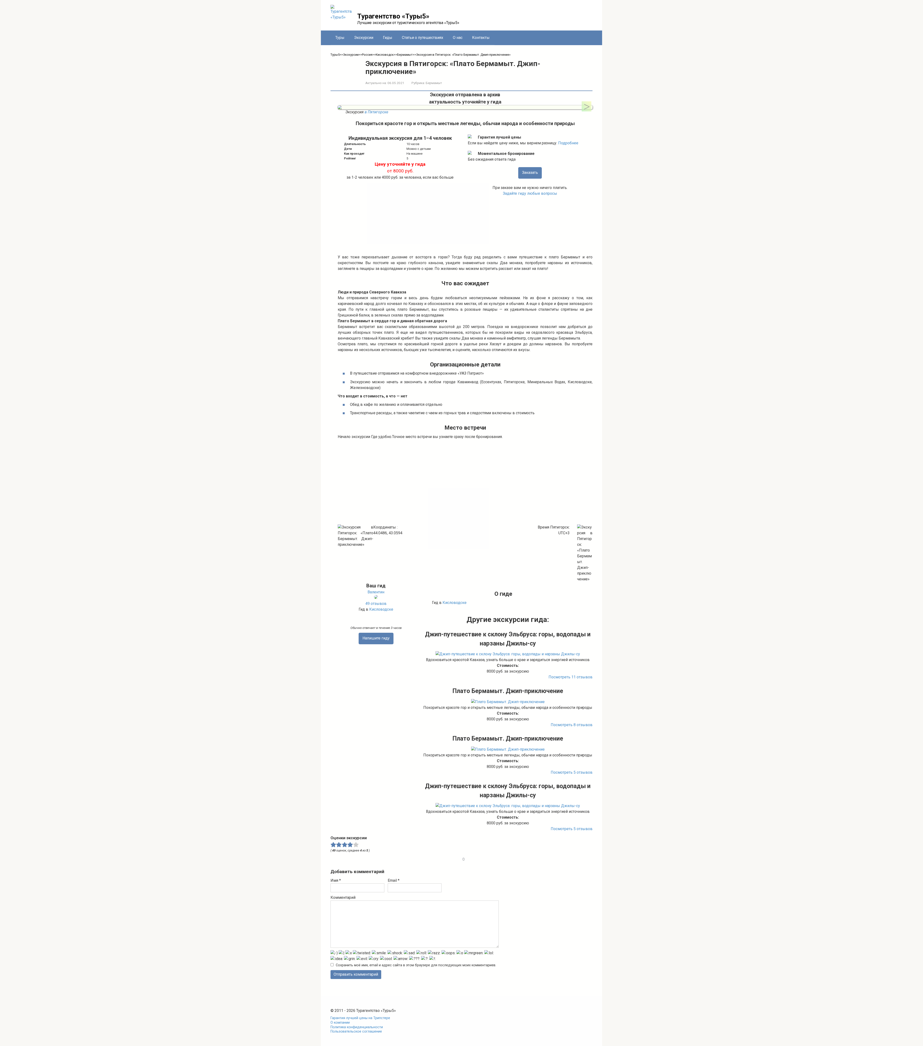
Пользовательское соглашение (356, 1031)
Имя (336, 880)
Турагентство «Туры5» (393, 16)
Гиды (387, 37)
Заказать (530, 172)
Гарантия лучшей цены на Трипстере (360, 1018)
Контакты (481, 37)
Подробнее (568, 143)
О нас (457, 37)
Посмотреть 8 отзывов (571, 725)
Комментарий (343, 897)
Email (393, 880)
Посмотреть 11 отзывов (570, 677)
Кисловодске (381, 609)
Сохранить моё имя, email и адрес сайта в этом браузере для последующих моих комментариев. (416, 965)
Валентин (376, 592)
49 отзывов (376, 603)
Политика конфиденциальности (357, 1027)
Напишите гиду (376, 638)
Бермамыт (434, 83)
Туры (339, 37)
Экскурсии (363, 37)
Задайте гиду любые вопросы (530, 193)
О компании (340, 1023)
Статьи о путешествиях (422, 37)
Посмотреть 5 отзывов (571, 772)
